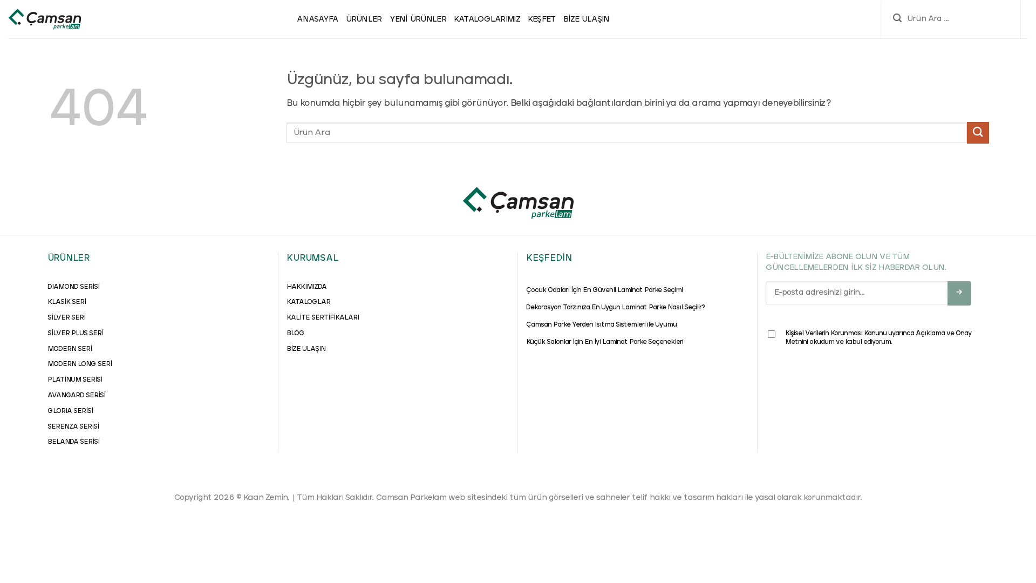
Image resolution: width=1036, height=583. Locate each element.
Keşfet (542, 19)
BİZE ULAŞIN (306, 349)
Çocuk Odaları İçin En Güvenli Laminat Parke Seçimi (604, 290)
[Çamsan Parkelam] (44, 19)
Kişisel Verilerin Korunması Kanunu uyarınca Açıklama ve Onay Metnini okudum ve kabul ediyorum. (878, 338)
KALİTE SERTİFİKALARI (323, 318)
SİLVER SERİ (66, 318)
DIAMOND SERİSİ (73, 287)
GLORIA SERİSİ (70, 411)
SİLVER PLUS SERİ (75, 333)
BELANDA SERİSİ (73, 442)
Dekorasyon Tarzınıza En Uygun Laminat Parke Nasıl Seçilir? (615, 307)
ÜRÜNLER (364, 19)
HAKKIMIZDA (306, 287)
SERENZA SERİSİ (73, 427)
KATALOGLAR (308, 302)
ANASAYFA (317, 19)
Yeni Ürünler (418, 19)
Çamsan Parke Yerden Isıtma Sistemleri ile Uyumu (601, 325)
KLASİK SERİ (66, 302)
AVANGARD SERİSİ (76, 395)
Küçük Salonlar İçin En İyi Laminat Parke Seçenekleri (604, 342)
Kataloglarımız (487, 19)
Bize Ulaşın (586, 19)
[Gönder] (978, 132)
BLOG (295, 333)
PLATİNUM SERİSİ (74, 380)
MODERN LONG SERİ (79, 364)
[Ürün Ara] (897, 19)
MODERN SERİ (69, 349)
